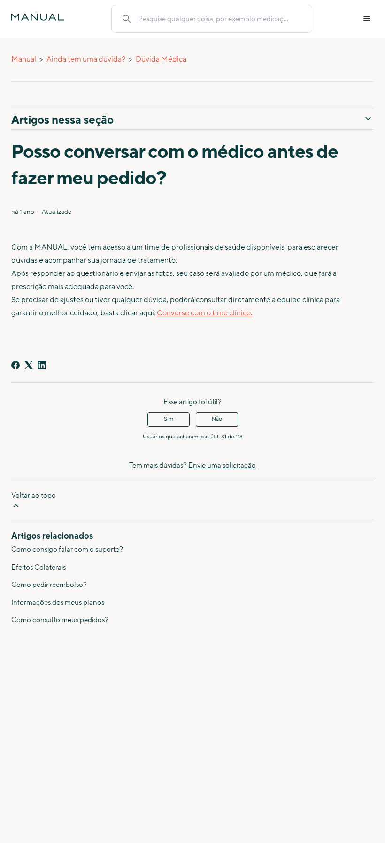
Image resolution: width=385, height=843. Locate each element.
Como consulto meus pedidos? (59, 620)
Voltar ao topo (33, 495)
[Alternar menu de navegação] (367, 19)
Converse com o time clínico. (204, 313)
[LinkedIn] (42, 365)
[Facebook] (15, 365)
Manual (23, 59)
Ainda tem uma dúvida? (85, 59)
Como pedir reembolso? (49, 584)
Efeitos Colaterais (38, 567)
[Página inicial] (37, 17)
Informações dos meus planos (57, 602)
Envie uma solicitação (222, 465)
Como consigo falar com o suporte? (67, 549)
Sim (168, 418)
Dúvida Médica (161, 59)
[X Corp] (28, 365)
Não (217, 418)
